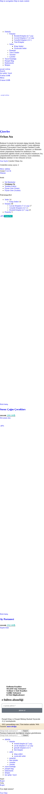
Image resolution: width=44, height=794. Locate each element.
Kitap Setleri (18, 46)
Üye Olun (3, 793)
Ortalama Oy (10, 184)
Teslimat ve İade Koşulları (16, 691)
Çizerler (12, 57)
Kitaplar (12, 34)
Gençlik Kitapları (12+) (22, 40)
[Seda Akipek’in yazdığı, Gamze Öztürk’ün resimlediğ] (8, 641)
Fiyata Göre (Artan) (12, 188)
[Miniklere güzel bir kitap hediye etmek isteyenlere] (22, 641)
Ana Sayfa (4, 161)
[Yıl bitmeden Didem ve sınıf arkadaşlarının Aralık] (8, 648)
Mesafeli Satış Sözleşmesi (16, 689)
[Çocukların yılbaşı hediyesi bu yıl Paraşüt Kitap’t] (22, 648)
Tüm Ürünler (14, 52)
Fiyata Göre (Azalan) (12, 190)
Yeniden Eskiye (10, 186)
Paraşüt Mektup (5, 69)
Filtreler (3, 173)
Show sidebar (5, 169)
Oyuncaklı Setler (20, 48)
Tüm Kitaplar (19, 42)
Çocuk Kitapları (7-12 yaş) (24, 38)
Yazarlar (12, 55)
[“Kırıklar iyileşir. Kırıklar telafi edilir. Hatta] (35, 648)
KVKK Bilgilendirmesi (15, 695)
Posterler (12, 50)
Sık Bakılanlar (10, 182)
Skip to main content (21, 1)
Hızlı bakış (4, 404)
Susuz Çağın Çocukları (12, 409)
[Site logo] (15, 28)
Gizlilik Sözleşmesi (13, 693)
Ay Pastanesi (7, 619)
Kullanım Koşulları (14, 687)
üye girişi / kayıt (11, 775)
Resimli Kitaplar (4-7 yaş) (23, 36)
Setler (11, 44)
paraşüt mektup (5, 95)
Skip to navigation (7, 1)
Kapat (2, 781)
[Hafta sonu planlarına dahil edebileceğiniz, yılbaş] (35, 641)
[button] (4, 628)
